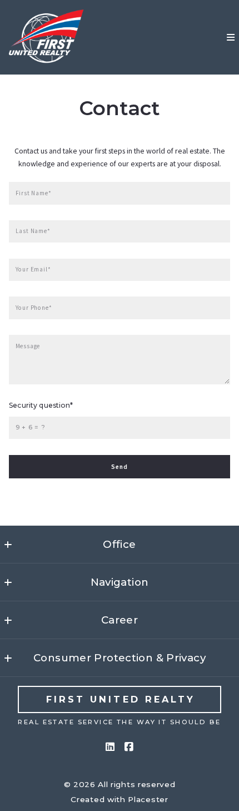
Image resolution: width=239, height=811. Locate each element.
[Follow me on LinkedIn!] (110, 747)
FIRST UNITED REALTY (120, 699)
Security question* (41, 405)
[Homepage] (47, 37)
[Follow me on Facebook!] (129, 747)
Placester (148, 799)
